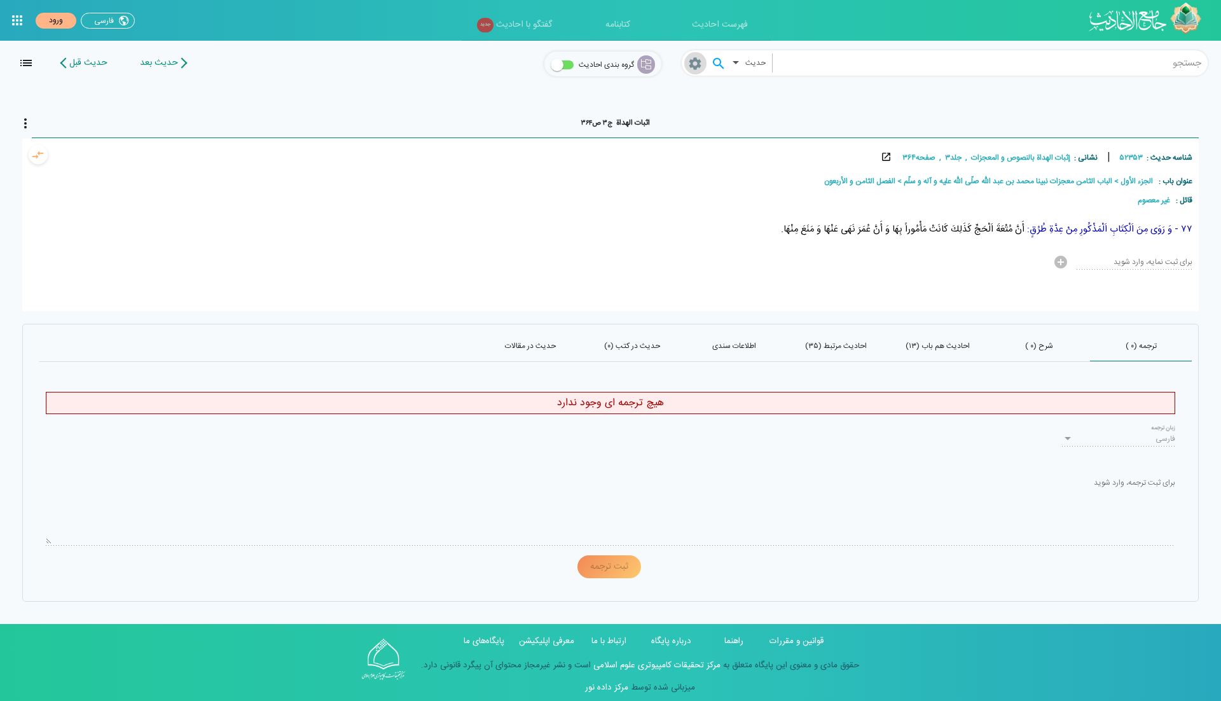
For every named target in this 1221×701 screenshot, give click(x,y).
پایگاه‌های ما (484, 641)
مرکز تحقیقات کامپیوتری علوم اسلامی (656, 665)
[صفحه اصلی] (1149, 20)
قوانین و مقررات (796, 641)
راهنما (733, 641)
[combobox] (990, 63)
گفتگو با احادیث (516, 24)
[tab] (615, 123)
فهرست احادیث (720, 24)
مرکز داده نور (606, 688)
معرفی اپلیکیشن (546, 641)
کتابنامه (617, 24)
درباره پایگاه (671, 641)
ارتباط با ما (608, 641)
